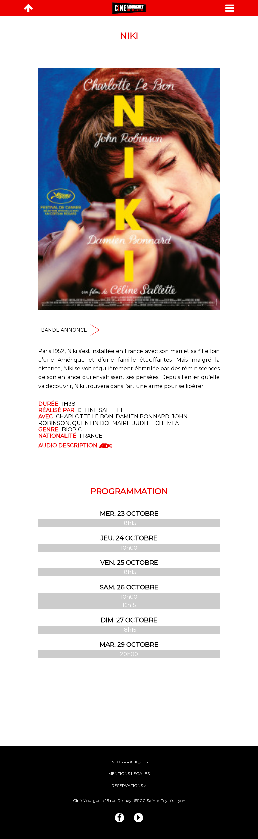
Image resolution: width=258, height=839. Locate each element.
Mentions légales (129, 773)
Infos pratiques (129, 761)
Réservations (127, 785)
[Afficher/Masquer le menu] (229, 8)
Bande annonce (64, 330)
